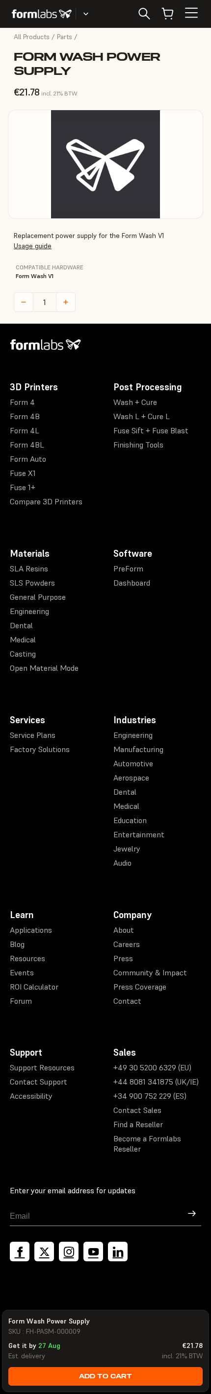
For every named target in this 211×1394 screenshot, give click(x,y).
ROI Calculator (34, 987)
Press (123, 958)
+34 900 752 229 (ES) (149, 1096)
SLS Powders (32, 583)
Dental (21, 625)
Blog (17, 944)
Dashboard (131, 583)
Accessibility (31, 1096)
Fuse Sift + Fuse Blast (150, 430)
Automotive (133, 763)
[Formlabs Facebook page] (19, 1251)
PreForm (128, 568)
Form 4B (25, 416)
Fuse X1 (23, 473)
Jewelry (126, 848)
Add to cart (105, 1376)
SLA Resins (29, 568)
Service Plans (32, 735)
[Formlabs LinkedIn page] (118, 1251)
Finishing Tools (138, 444)
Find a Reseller (138, 1124)
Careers (126, 944)
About (123, 930)
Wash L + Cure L (141, 416)
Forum (21, 1001)
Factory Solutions (40, 749)
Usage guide (33, 245)
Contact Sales (137, 1110)
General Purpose (38, 597)
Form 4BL (27, 444)
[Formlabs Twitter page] (44, 1251)
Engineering (29, 611)
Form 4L (24, 430)
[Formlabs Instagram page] (69, 1251)
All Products (32, 36)
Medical (23, 639)
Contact (127, 1001)
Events (22, 972)
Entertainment (138, 834)
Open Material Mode (44, 668)
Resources (27, 958)
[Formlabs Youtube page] (93, 1251)
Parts (64, 36)
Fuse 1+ (22, 487)
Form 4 (22, 402)
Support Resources (42, 1067)
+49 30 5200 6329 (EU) (152, 1067)
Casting (23, 654)
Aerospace (131, 777)
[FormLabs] (42, 13)
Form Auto (28, 459)
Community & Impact (150, 972)
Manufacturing (138, 749)
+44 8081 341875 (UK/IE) (156, 1082)
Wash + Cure (135, 402)
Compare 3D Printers (46, 501)
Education (130, 820)
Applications (31, 930)
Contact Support (38, 1082)
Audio (122, 863)
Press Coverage (139, 987)
